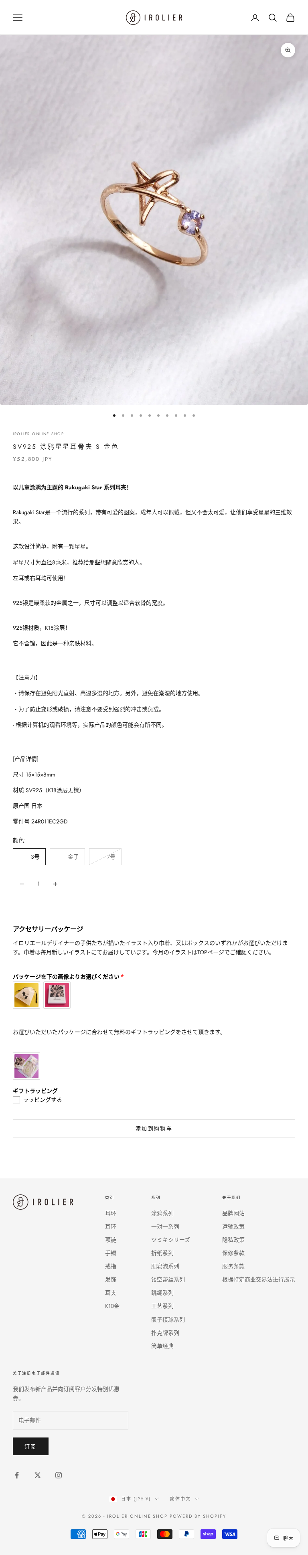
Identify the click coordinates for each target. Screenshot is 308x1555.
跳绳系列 (162, 1293)
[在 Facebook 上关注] (17, 1475)
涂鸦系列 (162, 1213)
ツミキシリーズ (170, 1240)
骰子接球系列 (168, 1320)
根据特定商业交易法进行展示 (258, 1279)
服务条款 (233, 1266)
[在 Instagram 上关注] (59, 1475)
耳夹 (110, 1293)
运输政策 (233, 1227)
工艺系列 (162, 1306)
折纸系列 (162, 1253)
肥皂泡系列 (165, 1266)
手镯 (110, 1253)
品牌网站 (233, 1213)
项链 (110, 1240)
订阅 (30, 1446)
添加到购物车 (154, 1128)
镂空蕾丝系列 (168, 1279)
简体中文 (180, 1499)
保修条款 (233, 1253)
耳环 (110, 1213)
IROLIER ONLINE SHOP (38, 434)
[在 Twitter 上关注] (38, 1475)
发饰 (110, 1279)
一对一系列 (165, 1227)
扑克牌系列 (165, 1333)
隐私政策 (233, 1240)
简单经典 (162, 1346)
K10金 (112, 1306)
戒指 (110, 1266)
